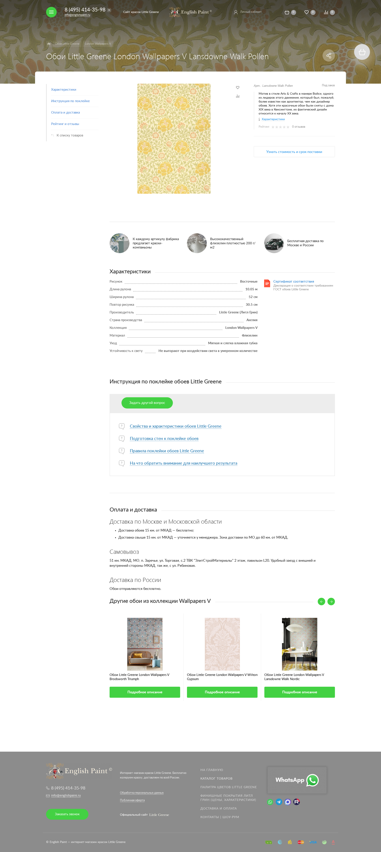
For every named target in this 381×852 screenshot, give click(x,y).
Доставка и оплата (218, 808)
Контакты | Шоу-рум (219, 817)
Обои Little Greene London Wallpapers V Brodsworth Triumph (139, 677)
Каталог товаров (216, 778)
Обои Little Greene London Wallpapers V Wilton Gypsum (222, 677)
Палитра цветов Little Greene (228, 787)
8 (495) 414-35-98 (85, 9)
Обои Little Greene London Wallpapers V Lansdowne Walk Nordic (294, 677)
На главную (211, 770)
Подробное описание (144, 692)
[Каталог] (49, 44)
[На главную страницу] (190, 12)
